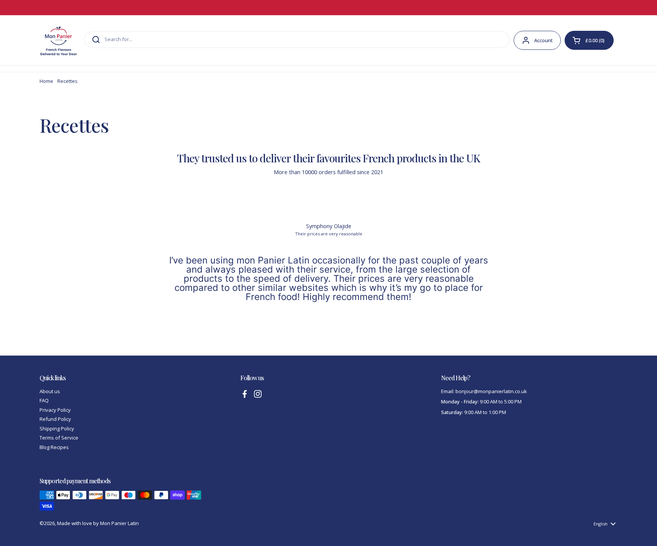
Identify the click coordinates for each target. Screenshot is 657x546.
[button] (589, 40)
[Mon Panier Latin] (59, 40)
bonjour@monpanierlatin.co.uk (491, 391)
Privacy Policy (55, 409)
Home (46, 81)
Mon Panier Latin (119, 523)
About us (50, 391)
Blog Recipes (54, 447)
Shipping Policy (57, 428)
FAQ (44, 400)
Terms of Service (59, 437)
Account (543, 40)
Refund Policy (55, 419)
